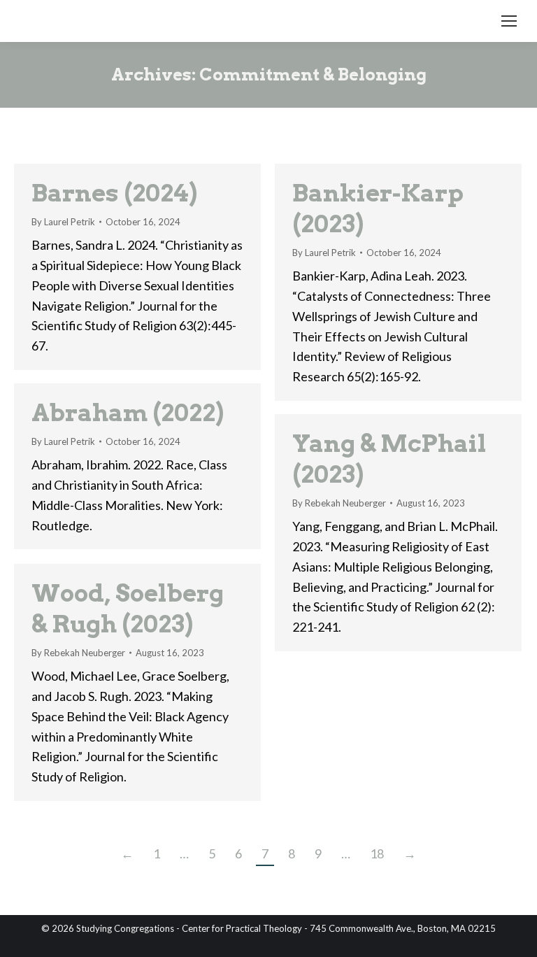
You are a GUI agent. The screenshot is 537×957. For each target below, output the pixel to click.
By (63, 221)
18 (377, 853)
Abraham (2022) (127, 412)
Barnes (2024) (114, 192)
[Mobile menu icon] (509, 21)
